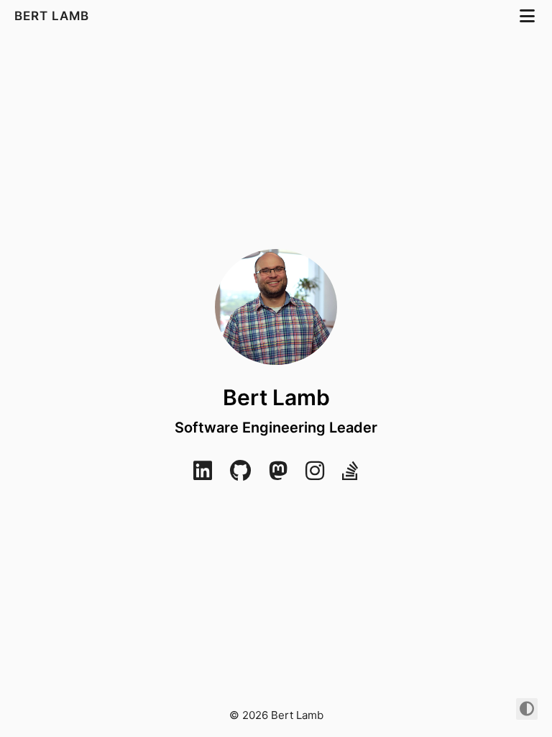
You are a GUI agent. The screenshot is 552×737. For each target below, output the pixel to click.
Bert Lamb (53, 16)
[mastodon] (278, 474)
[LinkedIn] (202, 474)
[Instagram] (314, 474)
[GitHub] (240, 474)
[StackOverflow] (350, 474)
